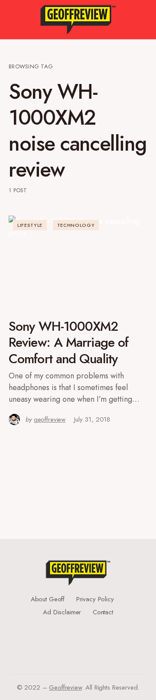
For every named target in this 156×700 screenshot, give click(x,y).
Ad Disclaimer (62, 612)
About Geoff (48, 599)
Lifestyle (29, 225)
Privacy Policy (95, 599)
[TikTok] (78, 650)
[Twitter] (75, 629)
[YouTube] (75, 643)
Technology (76, 225)
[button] (13, 19)
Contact (103, 612)
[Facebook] (75, 622)
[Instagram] (75, 636)
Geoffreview (65, 687)
